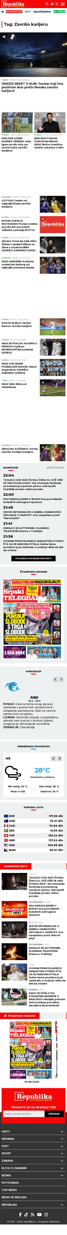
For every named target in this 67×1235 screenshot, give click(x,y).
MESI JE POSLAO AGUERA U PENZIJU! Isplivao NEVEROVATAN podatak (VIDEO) (19, 348)
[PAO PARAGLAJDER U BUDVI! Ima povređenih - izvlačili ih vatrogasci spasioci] (14, 909)
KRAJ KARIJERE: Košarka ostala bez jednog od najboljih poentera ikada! (18, 264)
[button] (55, 679)
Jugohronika (36, 902)
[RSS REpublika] (40, 1214)
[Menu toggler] (62, 4)
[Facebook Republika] (21, 1214)
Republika (9, 1204)
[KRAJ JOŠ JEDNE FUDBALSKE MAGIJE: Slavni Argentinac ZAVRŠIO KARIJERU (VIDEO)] (52, 367)
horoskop (33, 671)
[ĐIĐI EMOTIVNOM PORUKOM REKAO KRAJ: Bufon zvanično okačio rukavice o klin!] (49, 122)
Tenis (5, 80)
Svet (5, 1146)
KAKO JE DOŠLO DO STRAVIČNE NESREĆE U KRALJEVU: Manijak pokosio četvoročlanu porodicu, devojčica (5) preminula (47, 999)
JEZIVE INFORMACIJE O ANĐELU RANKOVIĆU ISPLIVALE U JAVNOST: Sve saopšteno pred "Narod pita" (32, 515)
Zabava (7, 1160)
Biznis (6, 1175)
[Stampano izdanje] (33, 619)
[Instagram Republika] (46, 1214)
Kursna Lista (33, 807)
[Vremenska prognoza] (52, 4)
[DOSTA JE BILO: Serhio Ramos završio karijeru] (52, 326)
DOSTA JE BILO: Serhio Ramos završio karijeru (17, 324)
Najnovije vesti (15, 866)
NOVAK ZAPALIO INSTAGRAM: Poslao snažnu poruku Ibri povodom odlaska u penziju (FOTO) (20, 225)
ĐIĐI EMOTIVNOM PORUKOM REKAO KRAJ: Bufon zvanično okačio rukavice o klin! (48, 143)
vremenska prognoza (33, 746)
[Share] (4, 37)
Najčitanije (55, 467)
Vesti (28, 12)
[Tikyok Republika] (26, 1214)
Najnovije (10, 467)
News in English (14, 1197)
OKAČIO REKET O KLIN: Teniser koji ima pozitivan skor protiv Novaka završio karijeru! (32, 87)
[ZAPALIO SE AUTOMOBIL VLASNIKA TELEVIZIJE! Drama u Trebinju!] (14, 951)
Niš (8, 758)
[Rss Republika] (33, 1214)
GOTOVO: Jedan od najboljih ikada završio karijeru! (16, 203)
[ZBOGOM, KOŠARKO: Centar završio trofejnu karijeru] (52, 452)
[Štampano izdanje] (32, 1050)
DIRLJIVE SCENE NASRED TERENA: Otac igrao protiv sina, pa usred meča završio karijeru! (16, 144)
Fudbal (5, 135)
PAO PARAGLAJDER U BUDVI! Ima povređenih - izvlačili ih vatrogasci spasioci (33, 500)
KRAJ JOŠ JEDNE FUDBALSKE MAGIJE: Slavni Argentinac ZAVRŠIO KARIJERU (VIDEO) (19, 368)
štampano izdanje (33, 571)
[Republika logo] (14, 4)
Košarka (6, 197)
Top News (9, 1190)
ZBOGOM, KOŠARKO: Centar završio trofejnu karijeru (20, 450)
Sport (6, 1153)
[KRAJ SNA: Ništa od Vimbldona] (52, 387)
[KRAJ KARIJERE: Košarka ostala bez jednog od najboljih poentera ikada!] (52, 265)
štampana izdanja (21, 1015)
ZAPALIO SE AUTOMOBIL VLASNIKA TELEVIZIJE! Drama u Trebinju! (26, 529)
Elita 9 (32, 922)
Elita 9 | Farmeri (14, 1168)
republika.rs (29, 1221)
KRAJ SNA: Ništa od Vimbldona (14, 385)
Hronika (33, 989)
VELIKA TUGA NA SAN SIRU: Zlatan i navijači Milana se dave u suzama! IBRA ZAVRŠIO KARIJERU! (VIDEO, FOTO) (20, 246)
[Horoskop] (57, 4)
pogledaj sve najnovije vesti (33, 558)
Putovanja (10, 1182)
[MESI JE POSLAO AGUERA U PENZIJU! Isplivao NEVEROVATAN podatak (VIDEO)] (52, 347)
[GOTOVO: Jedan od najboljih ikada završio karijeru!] (52, 204)
